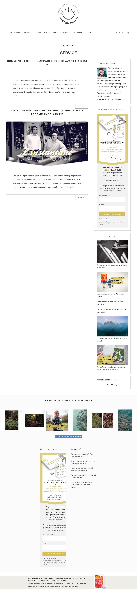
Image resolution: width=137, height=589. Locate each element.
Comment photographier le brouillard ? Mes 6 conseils (83, 476)
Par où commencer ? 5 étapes (19, 32)
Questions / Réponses (42, 32)
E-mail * (102, 204)
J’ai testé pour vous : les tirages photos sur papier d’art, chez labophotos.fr (81, 484)
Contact (89, 32)
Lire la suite (81, 106)
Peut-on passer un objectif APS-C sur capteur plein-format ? (82, 469)
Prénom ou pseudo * (106, 195)
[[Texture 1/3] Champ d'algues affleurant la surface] (125, 420)
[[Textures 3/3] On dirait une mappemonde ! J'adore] (80, 420)
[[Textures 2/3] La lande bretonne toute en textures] (102, 420)
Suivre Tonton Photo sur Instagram (70, 436)
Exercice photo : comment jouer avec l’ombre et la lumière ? (83, 462)
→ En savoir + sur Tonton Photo (109, 99)
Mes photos (78, 32)
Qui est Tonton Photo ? (61, 32)
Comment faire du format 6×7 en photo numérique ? (82, 455)
